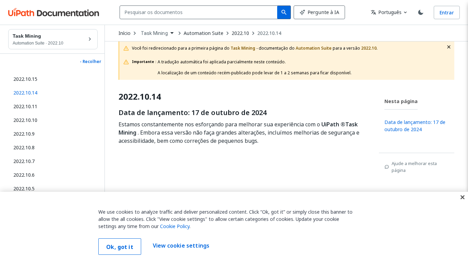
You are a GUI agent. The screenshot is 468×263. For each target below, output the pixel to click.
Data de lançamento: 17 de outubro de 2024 (193, 112)
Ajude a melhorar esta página (414, 167)
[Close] (462, 197)
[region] (234, 227)
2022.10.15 (25, 79)
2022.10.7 (24, 161)
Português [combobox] (386, 12)
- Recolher (90, 62)
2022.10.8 (24, 147)
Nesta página (401, 101)
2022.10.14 (269, 33)
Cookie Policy (174, 226)
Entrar (447, 12)
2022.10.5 (24, 188)
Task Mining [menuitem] (154, 33)
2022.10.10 (25, 120)
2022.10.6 (24, 174)
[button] (53, 93)
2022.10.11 (25, 106)
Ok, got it (119, 247)
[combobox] (200, 12)
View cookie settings (181, 246)
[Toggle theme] (421, 12)
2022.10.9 (24, 133)
